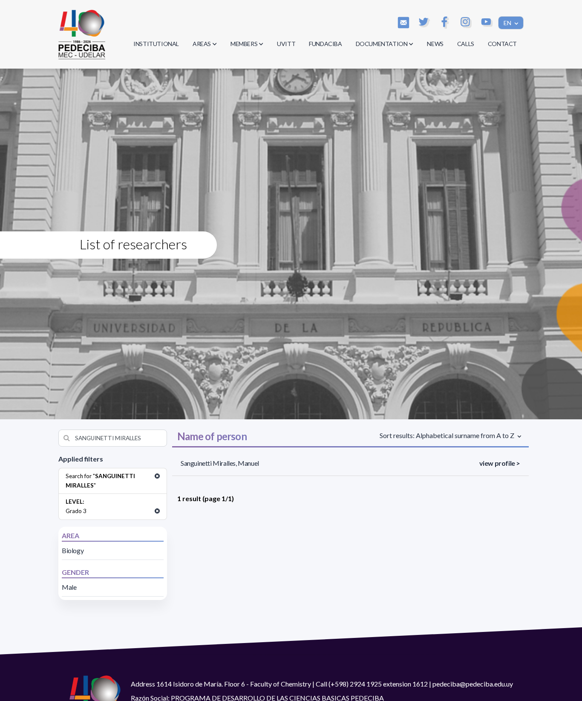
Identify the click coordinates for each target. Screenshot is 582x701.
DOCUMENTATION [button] (382, 43)
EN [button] (508, 22)
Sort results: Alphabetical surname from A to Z (448, 435)
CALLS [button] (465, 43)
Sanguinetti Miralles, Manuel (220, 463)
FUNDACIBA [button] (325, 43)
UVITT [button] (286, 43)
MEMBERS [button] (243, 43)
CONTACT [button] (502, 43)
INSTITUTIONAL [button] (156, 43)
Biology (73, 550)
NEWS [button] (435, 43)
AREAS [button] (202, 43)
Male (69, 587)
